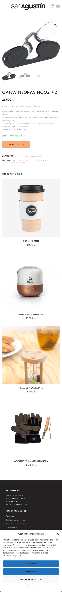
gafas (19, 160)
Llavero (26, 156)
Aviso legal (32, 586)
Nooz (45, 160)
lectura (25, 160)
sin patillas (20, 162)
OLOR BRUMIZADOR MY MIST (31, 314)
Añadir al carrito (16, 145)
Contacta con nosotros (15, 520)
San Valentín (36, 156)
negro (39, 160)
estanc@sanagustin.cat (18, 504)
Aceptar (31, 563)
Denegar (31, 571)
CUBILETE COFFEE (31, 241)
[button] (57, 533)
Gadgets (18, 156)
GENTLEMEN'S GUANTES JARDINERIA (31, 461)
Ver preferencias (31, 579)
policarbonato (9, 162)
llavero (32, 160)
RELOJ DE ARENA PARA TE (31, 388)
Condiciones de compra (16, 524)
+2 (14, 160)
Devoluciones (11, 528)
